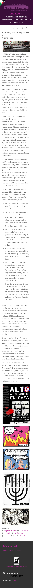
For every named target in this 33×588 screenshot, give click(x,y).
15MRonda (24, 531)
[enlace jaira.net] (16, 576)
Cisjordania (23, 536)
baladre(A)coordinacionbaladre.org (16, 566)
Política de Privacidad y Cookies (12, 550)
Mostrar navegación (3, 2)
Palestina (7, 536)
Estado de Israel (19, 533)
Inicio (3, 28)
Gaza (15, 536)
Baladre (15, 13)
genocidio (7, 533)
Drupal (14, 580)
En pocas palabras (10, 531)
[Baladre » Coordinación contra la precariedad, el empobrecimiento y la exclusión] (16, 7)
